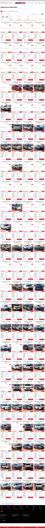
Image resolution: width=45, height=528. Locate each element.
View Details (3, 79)
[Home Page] (6, 3)
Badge (28, 16)
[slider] (17, 20)
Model (19, 16)
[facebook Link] (43, 0)
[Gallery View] (42, 14)
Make (10, 16)
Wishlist (10, 52)
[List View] (43, 14)
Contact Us (8, 79)
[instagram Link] (44, 0)
